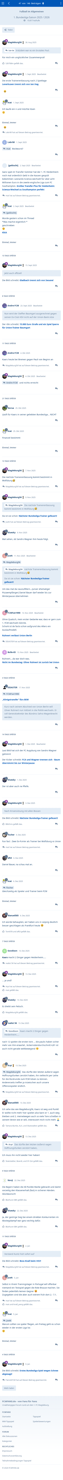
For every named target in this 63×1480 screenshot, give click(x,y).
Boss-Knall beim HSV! (30, 1260)
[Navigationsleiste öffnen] (3, 3)
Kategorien (7, 1441)
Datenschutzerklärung (12, 1455)
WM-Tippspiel (8, 1421)
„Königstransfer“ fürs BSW (15, 699)
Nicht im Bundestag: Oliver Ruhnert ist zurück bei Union (30, 662)
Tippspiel (37, 1416)
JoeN (8, 1320)
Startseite (6, 1416)
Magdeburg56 (15, 505)
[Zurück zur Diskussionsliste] (9, 3)
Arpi (10, 1144)
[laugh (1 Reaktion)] (5, 91)
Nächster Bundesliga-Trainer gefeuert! (38, 515)
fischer (9, 887)
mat (8, 148)
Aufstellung (7, 1426)
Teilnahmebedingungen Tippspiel (16, 1460)
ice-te (11, 50)
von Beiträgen (30, 3)
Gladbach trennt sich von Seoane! (36, 280)
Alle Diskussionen (9, 1436)
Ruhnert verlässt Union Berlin (17, 635)
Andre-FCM (12, 382)
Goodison (13, 1031)
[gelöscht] (11, 212)
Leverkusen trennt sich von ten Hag (20, 84)
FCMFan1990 (12, 693)
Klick (4, 232)
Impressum (7, 1451)
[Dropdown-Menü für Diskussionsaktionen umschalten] (60, 3)
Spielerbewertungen (42, 1421)
